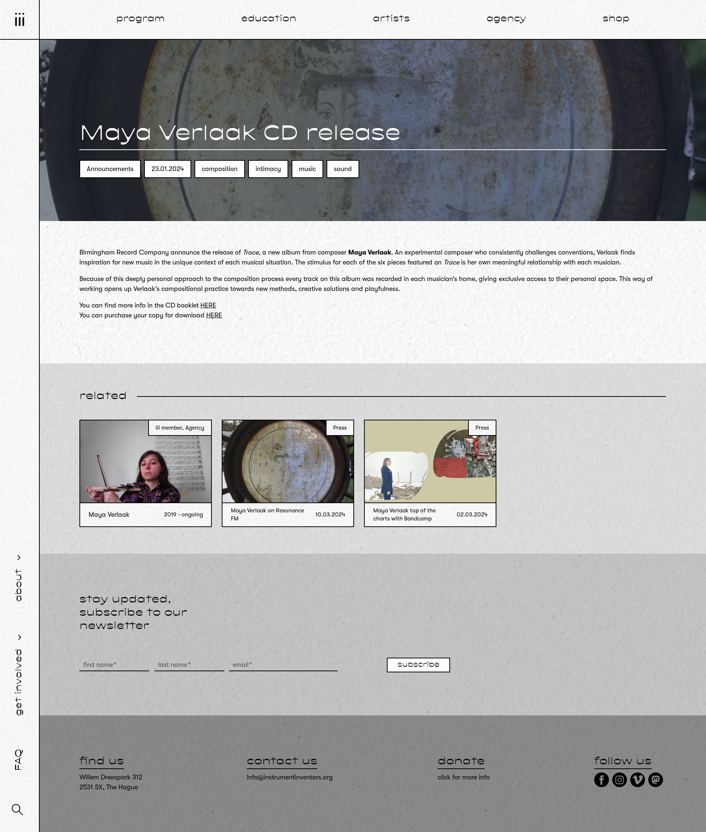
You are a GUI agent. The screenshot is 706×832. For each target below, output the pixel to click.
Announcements (110, 169)
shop (616, 19)
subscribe (418, 665)
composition (220, 169)
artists (391, 19)
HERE (208, 305)
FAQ (19, 760)
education (268, 19)
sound (343, 169)
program (140, 19)
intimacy (268, 169)
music (307, 169)
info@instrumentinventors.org (290, 777)
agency (506, 19)
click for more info (464, 777)
